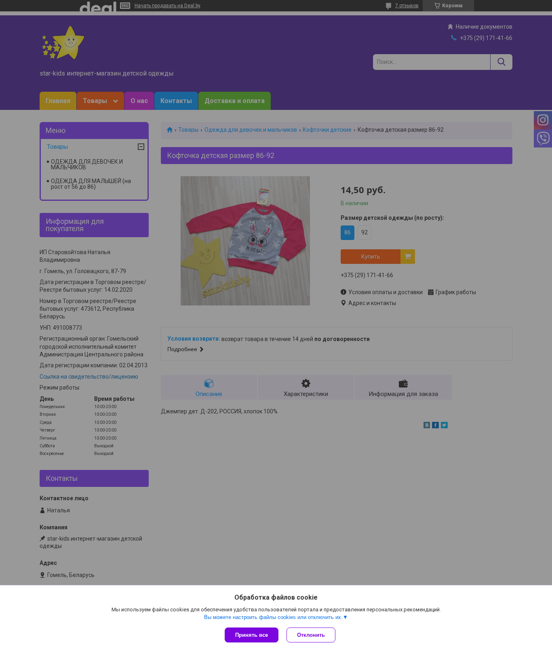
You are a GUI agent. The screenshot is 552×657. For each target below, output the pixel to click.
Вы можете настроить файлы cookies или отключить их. (273, 617)
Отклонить (311, 635)
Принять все (251, 635)
